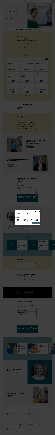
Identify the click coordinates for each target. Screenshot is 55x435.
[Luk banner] (39, 211)
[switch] (24, 220)
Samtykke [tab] (19, 213)
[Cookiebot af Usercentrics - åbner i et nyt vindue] (35, 211)
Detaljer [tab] (27, 213)
